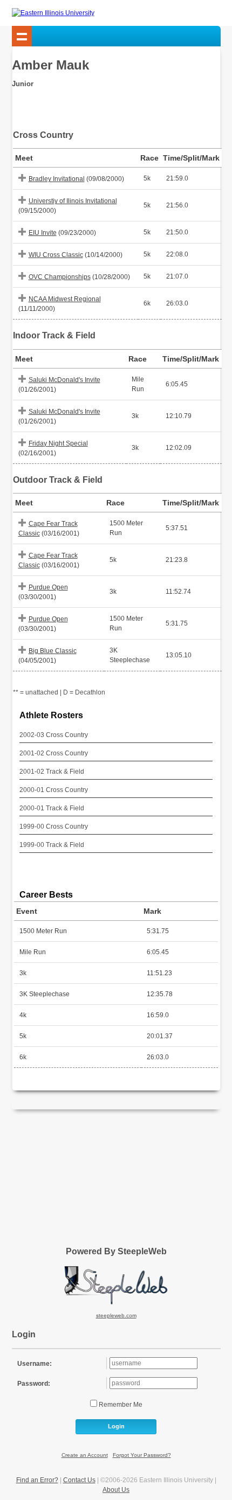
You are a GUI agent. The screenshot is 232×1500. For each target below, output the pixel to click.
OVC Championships (60, 277)
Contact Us (79, 1480)
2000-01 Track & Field (51, 808)
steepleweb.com (116, 1315)
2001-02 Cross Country (53, 753)
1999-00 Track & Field (51, 845)
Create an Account (85, 1455)
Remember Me (119, 1404)
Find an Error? (37, 1480)
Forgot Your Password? (142, 1455)
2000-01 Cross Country (53, 790)
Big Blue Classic (53, 651)
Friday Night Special (58, 443)
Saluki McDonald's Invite (64, 380)
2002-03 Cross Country (53, 735)
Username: (34, 1363)
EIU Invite (43, 233)
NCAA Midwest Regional (65, 299)
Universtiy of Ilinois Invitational (73, 201)
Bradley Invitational (57, 179)
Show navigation (22, 36)
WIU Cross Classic (56, 255)
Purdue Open (48, 587)
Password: (33, 1383)
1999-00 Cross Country (53, 826)
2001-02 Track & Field (51, 771)
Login (116, 1426)
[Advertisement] (116, 1174)
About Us (116, 1490)
